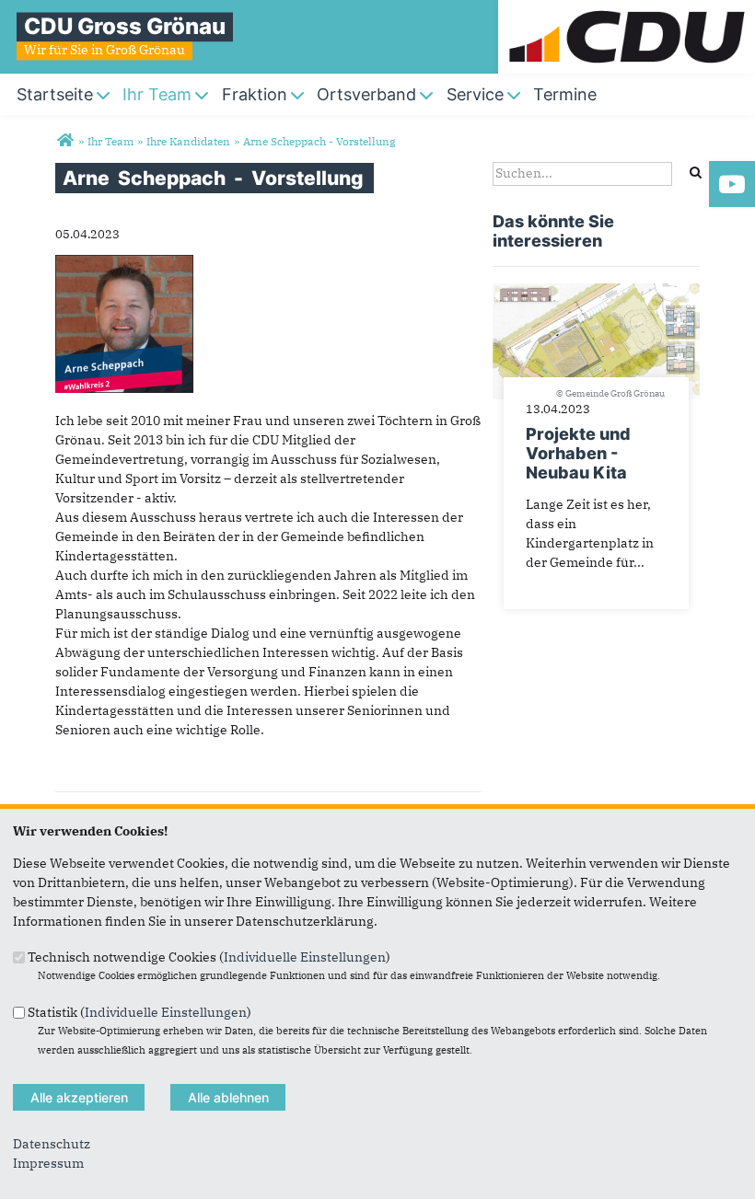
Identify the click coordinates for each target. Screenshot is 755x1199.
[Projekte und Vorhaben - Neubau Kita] (596, 292)
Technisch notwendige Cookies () (209, 957)
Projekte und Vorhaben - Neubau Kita (578, 453)
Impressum (48, 1163)
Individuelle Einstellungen (305, 957)
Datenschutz (51, 1144)
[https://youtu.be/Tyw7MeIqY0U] (732, 184)
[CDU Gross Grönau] (65, 140)
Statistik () (139, 1011)
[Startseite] (626, 9)
